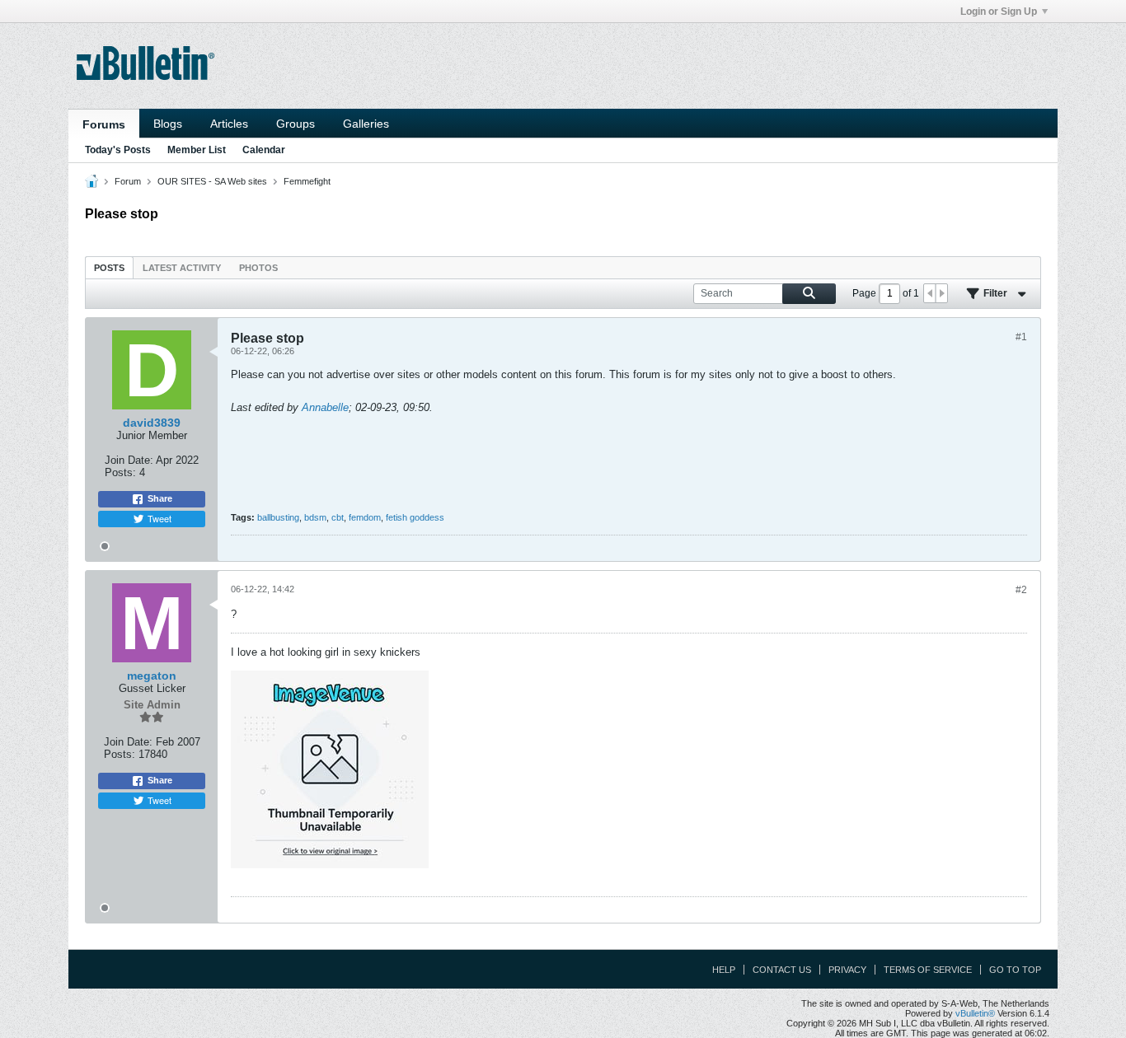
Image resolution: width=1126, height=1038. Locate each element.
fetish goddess (415, 517)
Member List (196, 150)
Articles (229, 123)
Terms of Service (928, 970)
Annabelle (325, 407)
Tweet (159, 518)
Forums (103, 124)
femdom (365, 517)
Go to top (1015, 970)
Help (723, 970)
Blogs (167, 123)
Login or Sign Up (998, 11)
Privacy (847, 970)
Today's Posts (118, 150)
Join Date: (129, 460)
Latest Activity (182, 268)
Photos (258, 268)
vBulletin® (975, 1013)
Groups (295, 123)
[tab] (109, 267)
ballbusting (278, 517)
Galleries (366, 123)
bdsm (315, 517)
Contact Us (782, 970)
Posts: (120, 472)
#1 (1021, 337)
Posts (109, 268)
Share (160, 498)
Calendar (263, 150)
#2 (1021, 590)
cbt (337, 517)
